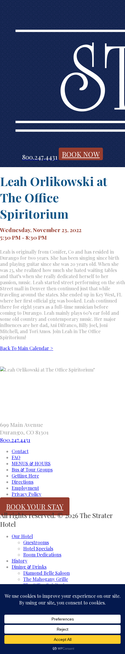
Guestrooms (36, 542)
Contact (20, 451)
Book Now (81, 154)
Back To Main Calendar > (26, 348)
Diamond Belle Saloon (46, 573)
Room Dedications (42, 555)
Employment (25, 488)
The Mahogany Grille (45, 579)
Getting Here (25, 476)
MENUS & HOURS (31, 463)
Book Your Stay (34, 506)
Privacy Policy (26, 494)
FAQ (16, 457)
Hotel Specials (38, 548)
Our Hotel (22, 536)
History (19, 561)
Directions (22, 482)
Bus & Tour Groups (32, 469)
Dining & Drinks (29, 567)
